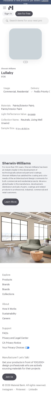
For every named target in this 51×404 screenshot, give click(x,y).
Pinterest (21, 389)
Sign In (8, 14)
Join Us (9, 377)
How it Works (9, 309)
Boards (6, 289)
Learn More (11, 202)
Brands (6, 284)
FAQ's (5, 333)
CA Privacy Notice (11, 343)
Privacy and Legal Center (15, 338)
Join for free (24, 14)
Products (7, 280)
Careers (6, 318)
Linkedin (33, 389)
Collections (8, 294)
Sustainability (9, 314)
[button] (4, 8)
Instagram (7, 389)
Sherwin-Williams (8, 68)
